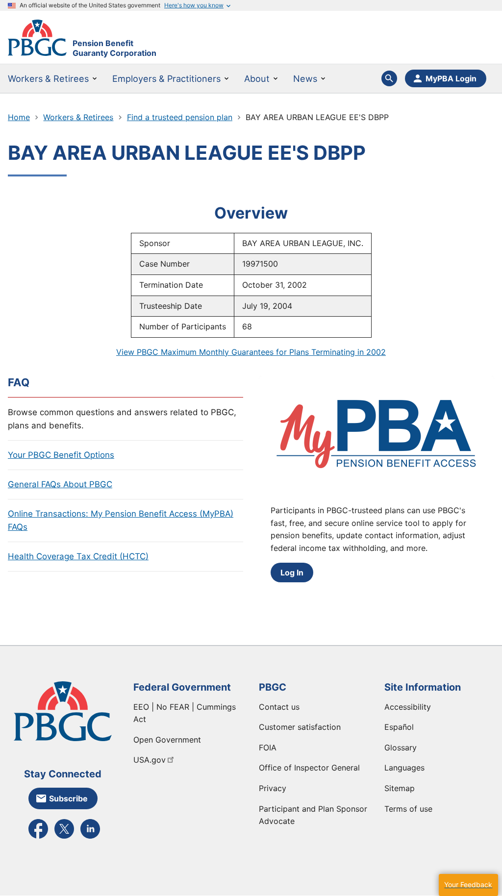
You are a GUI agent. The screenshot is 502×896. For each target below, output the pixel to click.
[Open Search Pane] (389, 78)
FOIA (267, 747)
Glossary (400, 747)
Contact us (279, 707)
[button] (468, 885)
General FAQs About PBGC (60, 484)
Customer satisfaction (300, 727)
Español (399, 727)
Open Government (167, 740)
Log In (291, 572)
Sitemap (399, 788)
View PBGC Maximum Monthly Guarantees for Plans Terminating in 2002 (251, 352)
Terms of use (408, 809)
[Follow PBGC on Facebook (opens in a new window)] (38, 838)
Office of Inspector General (309, 767)
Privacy (272, 788)
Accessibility (407, 707)
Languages (404, 767)
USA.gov (149, 760)
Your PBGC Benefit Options (61, 455)
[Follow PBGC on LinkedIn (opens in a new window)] (90, 838)
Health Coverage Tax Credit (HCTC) (78, 556)
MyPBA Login (451, 78)
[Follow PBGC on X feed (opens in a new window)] (64, 838)
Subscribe (68, 798)
